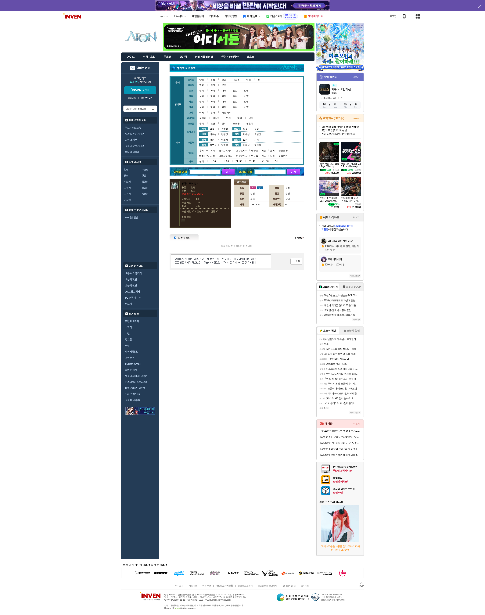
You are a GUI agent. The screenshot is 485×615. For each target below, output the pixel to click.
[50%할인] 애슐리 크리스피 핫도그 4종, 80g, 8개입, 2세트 (340, 449)
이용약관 (206, 585)
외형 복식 (226, 112)
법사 (204, 134)
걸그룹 (128, 339)
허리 (239, 118)
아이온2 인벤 (131, 217)
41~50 (265, 161)
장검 (212, 79)
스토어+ (357, 118)
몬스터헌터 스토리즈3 (136, 381)
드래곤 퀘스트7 (132, 394)
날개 (251, 118)
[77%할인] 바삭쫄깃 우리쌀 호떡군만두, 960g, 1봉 (340, 436)
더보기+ (357, 77)
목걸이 (202, 118)
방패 (212, 112)
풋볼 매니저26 (132, 400)
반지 (228, 118)
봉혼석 (249, 123)
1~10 (213, 161)
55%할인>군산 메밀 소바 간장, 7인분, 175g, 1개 (340, 442)
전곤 (224, 79)
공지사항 (305, 585)
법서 (212, 85)
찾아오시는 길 (289, 585)
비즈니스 (193, 585)
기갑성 (127, 199)
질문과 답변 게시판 (134, 145)
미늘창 (236, 79)
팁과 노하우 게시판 (134, 133)
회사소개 (179, 585)
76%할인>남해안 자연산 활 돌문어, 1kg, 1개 (340, 430)
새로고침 (354, 276)
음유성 (145, 193)
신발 (246, 90)
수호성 (145, 169)
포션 (212, 123)
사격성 (127, 193)
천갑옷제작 (241, 150)
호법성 (145, 187)
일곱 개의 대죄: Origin (136, 375)
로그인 (393, 16)
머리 (201, 112)
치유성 (127, 187)
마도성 (127, 181)
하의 (212, 90)
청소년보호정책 (245, 585)
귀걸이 (216, 118)
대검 (248, 79)
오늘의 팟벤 (131, 285)
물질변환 (283, 150)
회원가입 (132, 98)
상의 (201, 90)
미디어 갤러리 (132, 151)
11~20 (225, 161)
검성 (126, 169)
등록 (296, 261)
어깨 (224, 90)
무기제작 (210, 150)
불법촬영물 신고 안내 (267, 585)
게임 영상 (130, 357)
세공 (264, 150)
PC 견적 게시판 (133, 297)
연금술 (254, 150)
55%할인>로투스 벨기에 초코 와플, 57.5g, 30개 (340, 455)
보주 (224, 85)
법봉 (201, 85)
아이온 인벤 (143, 68)
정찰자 (237, 129)
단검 (201, 79)
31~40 (252, 161)
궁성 (126, 175)
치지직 (128, 327)
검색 (153, 109)
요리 (272, 150)
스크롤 (236, 123)
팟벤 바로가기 (132, 321)
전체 (201, 161)
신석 (224, 123)
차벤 (127, 333)
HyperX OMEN (133, 363)
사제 (237, 134)
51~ (277, 161)
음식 (201, 123)
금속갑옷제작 (225, 150)
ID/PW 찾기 (147, 98)
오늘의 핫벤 (131, 279)
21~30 (238, 161)
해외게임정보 (131, 351)
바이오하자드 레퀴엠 (135, 388)
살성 (144, 175)
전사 (204, 129)
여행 (127, 345)
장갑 (235, 90)
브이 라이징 (131, 369)
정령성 (145, 181)
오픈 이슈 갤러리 (133, 273)
